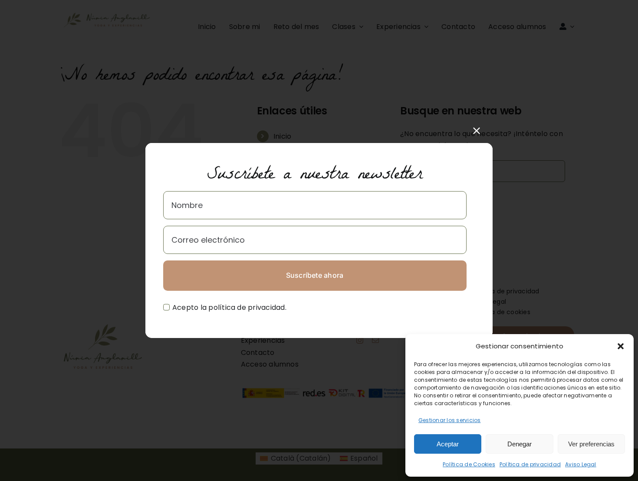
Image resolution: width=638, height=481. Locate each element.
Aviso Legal (580, 464)
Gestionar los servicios (449, 420)
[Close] (476, 131)
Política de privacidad (530, 464)
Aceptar (448, 444)
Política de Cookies (469, 464)
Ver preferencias (591, 444)
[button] (620, 346)
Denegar (519, 444)
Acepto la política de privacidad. (229, 307)
